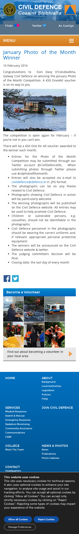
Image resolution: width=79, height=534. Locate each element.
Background (48, 382)
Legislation (48, 390)
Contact (12, 467)
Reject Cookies (46, 519)
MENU (9, 40)
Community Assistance (18, 428)
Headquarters (13, 470)
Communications (15, 432)
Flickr (9, 25)
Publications (49, 454)
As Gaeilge (66, 25)
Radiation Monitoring (17, 424)
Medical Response (16, 411)
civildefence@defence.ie (29, 182)
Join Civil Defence (57, 408)
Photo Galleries (50, 458)
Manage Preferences (19, 527)
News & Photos (55, 446)
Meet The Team (14, 449)
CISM (8, 437)
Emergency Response (18, 420)
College (12, 446)
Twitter (37, 25)
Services (12, 408)
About (47, 378)
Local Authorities (51, 386)
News (45, 449)
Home (10, 378)
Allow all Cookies (18, 519)
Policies (46, 394)
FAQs (45, 398)
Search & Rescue (15, 415)
